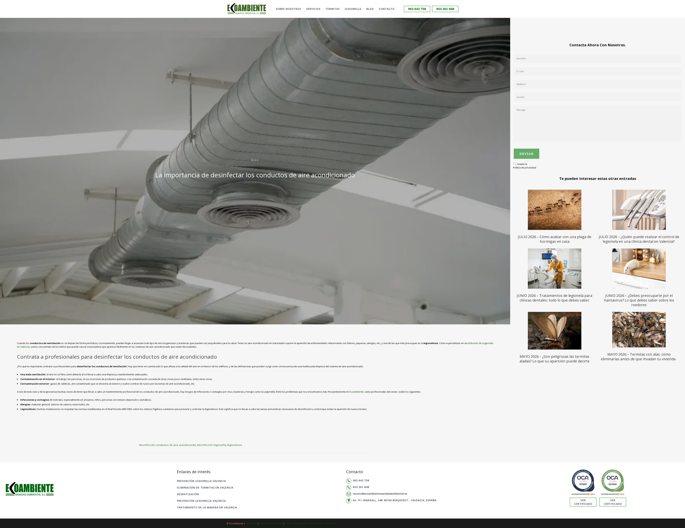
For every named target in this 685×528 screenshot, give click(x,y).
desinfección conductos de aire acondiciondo (167, 445)
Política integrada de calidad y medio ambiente (310, 523)
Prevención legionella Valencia (201, 481)
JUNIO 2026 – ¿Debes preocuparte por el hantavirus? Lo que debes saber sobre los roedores (639, 300)
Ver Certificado (583, 502)
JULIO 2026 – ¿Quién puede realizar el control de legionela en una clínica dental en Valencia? (639, 239)
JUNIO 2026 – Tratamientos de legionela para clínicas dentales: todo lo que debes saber (554, 298)
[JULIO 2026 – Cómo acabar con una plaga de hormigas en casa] (554, 210)
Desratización (188, 494)
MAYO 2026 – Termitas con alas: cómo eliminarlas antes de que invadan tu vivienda (639, 356)
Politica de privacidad (524, 167)
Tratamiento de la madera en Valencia (207, 507)
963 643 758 (417, 9)
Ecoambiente (356, 391)
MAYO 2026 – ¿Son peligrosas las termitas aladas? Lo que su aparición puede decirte (554, 358)
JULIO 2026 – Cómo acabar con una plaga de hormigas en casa (554, 239)
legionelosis (234, 445)
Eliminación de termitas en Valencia (205, 487)
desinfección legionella (211, 445)
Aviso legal (251, 523)
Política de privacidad (271, 523)
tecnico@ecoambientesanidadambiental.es (380, 493)
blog (255, 160)
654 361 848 (445, 9)
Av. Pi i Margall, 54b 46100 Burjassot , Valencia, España (395, 500)
